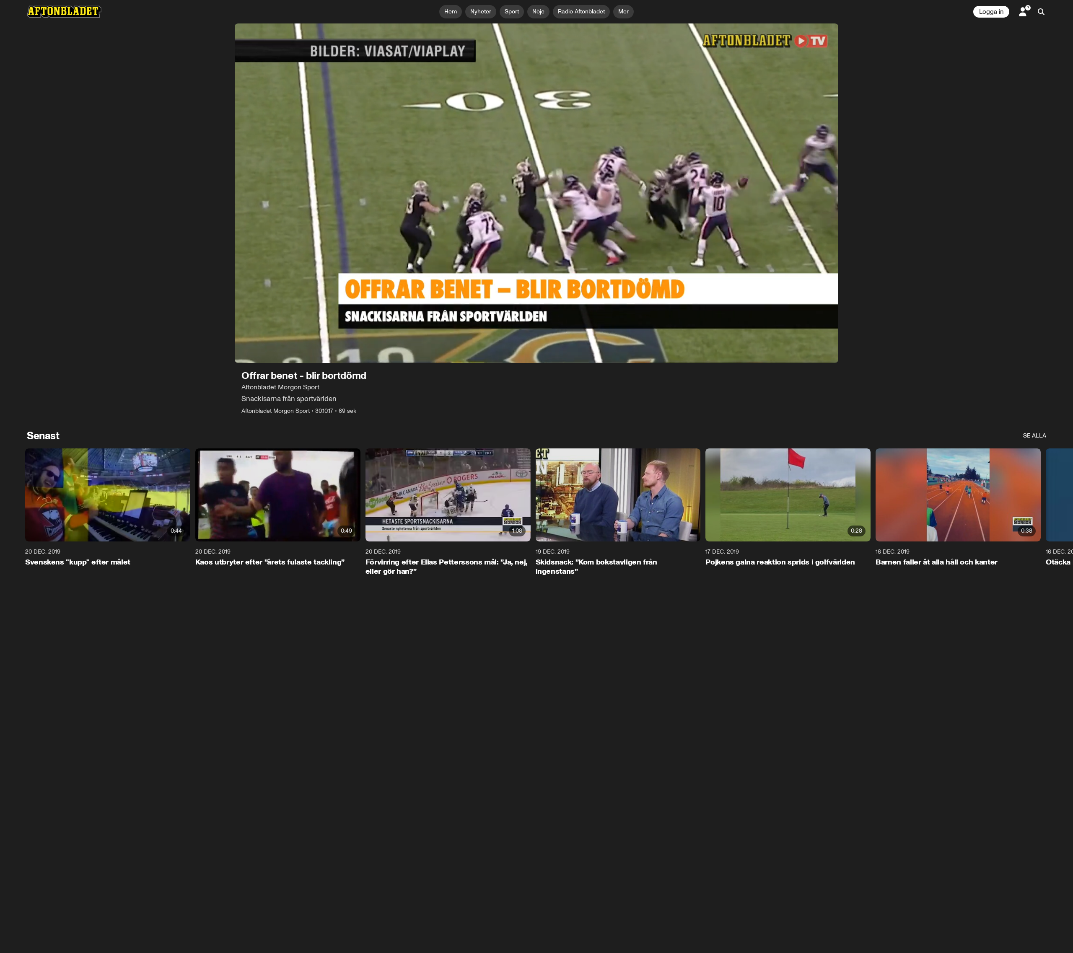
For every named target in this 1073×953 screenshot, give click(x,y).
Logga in (991, 12)
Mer (623, 11)
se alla (1034, 435)
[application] (536, 193)
